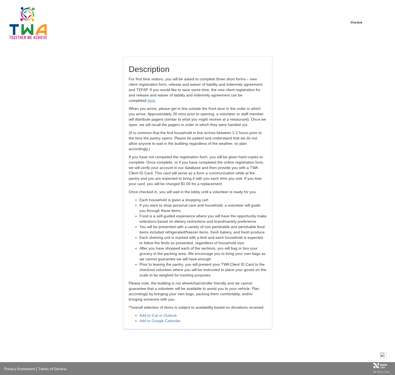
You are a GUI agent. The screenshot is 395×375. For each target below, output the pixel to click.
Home (356, 22)
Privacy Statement (19, 368)
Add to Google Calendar (160, 321)
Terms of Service (52, 368)
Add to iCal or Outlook (158, 315)
